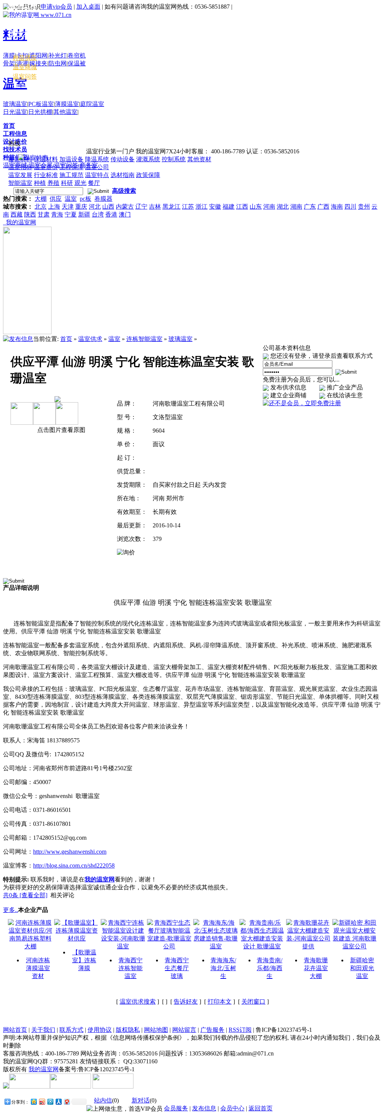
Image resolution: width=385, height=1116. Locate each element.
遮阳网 (38, 55)
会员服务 (176, 1108)
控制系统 (174, 159)
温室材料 (22, 47)
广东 (310, 206)
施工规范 (71, 175)
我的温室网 (19, 222)
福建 (229, 206)
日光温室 (15, 112)
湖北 (283, 206)
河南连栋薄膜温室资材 (38, 968)
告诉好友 (186, 1001)
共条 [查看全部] (25, 895)
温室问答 (25, 76)
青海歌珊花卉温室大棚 (316, 968)
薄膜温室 (67, 104)
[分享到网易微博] (66, 1101)
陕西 (30, 214)
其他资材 (199, 159)
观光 (80, 183)
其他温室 (65, 112)
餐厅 (94, 183)
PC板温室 (41, 104)
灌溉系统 (148, 159)
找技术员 (15, 149)
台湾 (98, 214)
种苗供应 (25, 58)
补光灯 (58, 55)
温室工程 (22, 6)
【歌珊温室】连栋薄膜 (84, 960)
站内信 (103, 1100)
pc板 (85, 198)
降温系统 (97, 159)
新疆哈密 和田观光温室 (362, 968)
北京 (41, 206)
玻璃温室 (15, 104)
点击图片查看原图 (60, 430)
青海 (57, 214)
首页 (9, 126)
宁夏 (71, 214)
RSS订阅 (240, 1030)
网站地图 (156, 1030)
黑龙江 (171, 206)
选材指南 (123, 175)
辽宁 (141, 206)
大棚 (41, 198)
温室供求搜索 (138, 1001)
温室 (71, 198)
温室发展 (20, 175)
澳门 (125, 214)
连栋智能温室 (144, 339)
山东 (256, 206)
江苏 (188, 206)
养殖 (53, 183)
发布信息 (204, 1108)
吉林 (155, 206)
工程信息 (15, 133)
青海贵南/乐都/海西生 (269, 968)
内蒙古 (125, 206)
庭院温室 (92, 104)
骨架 (9, 63)
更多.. (10, 910)
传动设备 (123, 159)
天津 (68, 206)
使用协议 (100, 1030)
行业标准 (46, 175)
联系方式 (71, 1030)
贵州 (364, 206)
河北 (95, 206)
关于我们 (43, 1030)
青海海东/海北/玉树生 (223, 968)
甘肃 (44, 214)
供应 (56, 198)
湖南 (296, 206)
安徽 (215, 206)
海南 (337, 206)
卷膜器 (103, 198)
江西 (242, 206)
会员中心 (25, 85)
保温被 (77, 63)
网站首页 (15, 1030)
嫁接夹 (38, 63)
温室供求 (90, 339)
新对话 (141, 1100)
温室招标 (20, 167)
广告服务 (212, 1030)
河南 (269, 206)
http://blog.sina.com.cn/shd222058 (74, 865)
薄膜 (9, 55)
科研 (67, 183)
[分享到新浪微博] (42, 1101)
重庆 (81, 206)
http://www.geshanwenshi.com (69, 851)
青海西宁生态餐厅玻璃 (177, 968)
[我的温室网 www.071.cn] (37, 15)
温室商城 (25, 67)
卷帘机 (77, 55)
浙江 (202, 206)
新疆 (84, 214)
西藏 (17, 214)
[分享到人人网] (58, 1101)
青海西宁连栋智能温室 (130, 968)
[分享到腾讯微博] (50, 1101)
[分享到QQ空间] (33, 1101)
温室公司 (97, 167)
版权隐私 (128, 1030)
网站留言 (184, 1030)
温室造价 (46, 167)
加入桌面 (88, 6)
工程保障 (71, 167)
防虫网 (58, 63)
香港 (111, 214)
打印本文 (220, 1001)
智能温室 (20, 183)
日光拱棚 (40, 112)
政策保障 (148, 175)
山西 (108, 206)
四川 (350, 206)
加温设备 (71, 159)
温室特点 (97, 175)
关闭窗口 (253, 1001)
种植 (40, 183)
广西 (323, 206)
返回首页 (261, 1108)
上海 (54, 206)
